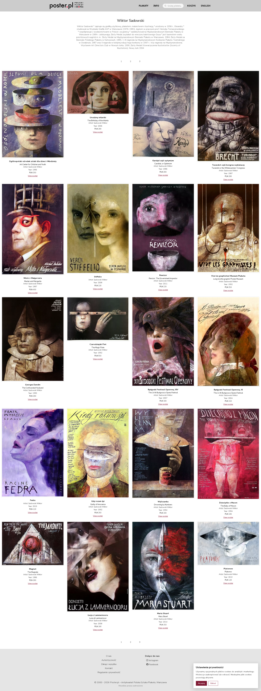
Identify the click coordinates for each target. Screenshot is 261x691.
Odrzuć (213, 683)
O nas (108, 656)
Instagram (153, 660)
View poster (33, 176)
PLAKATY (143, 5)
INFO (156, 5)
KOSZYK (191, 5)
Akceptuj (201, 683)
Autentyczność (109, 660)
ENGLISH (205, 5)
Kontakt (109, 668)
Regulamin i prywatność (108, 672)
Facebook (153, 664)
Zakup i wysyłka (108, 664)
